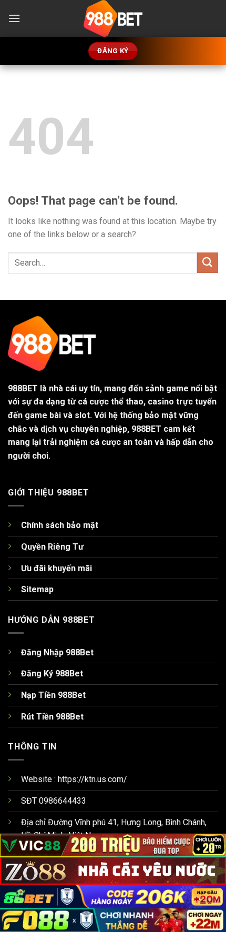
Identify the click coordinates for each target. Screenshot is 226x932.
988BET (23, 388)
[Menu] (14, 18)
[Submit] (207, 262)
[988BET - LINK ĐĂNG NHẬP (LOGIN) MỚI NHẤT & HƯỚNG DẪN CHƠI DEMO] (113, 18)
